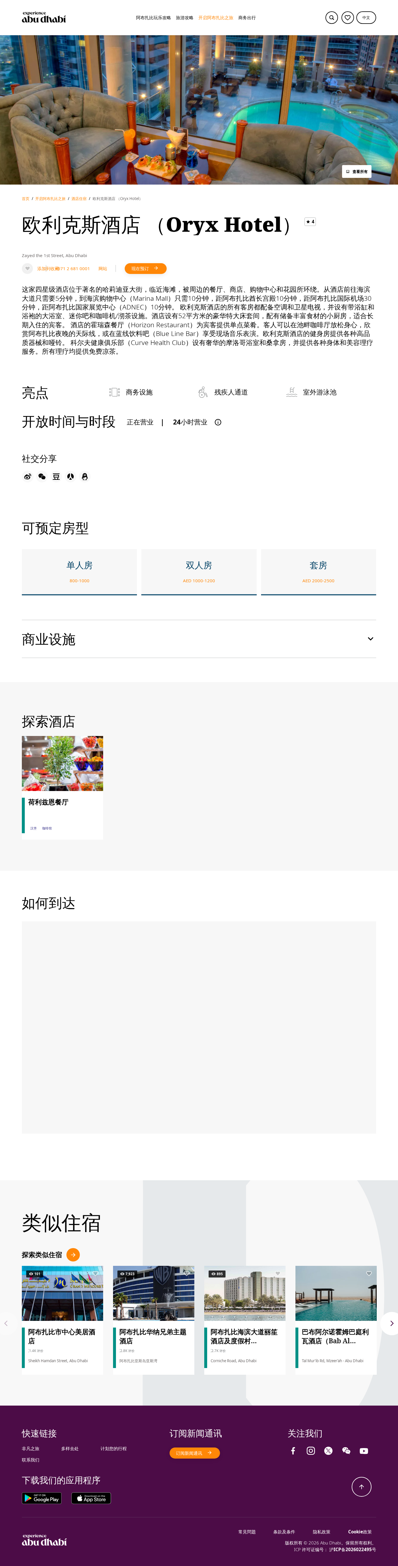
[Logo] (44, 18)
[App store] (91, 1498)
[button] (366, 17)
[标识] (44, 1544)
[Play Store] (46, 1498)
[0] (347, 17)
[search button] (331, 17)
